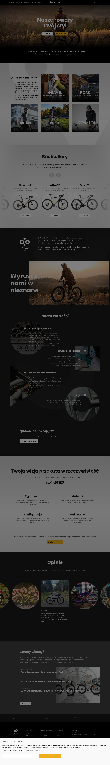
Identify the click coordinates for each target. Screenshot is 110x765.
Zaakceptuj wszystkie (50, 756)
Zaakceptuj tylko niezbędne (13, 756)
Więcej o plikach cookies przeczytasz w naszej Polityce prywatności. (22, 750)
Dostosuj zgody (31, 756)
